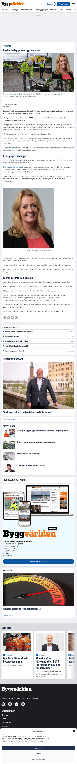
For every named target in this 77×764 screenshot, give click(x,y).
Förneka (38, 754)
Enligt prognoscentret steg (12, 167)
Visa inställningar (38, 759)
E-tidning (5, 719)
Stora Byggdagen (41, 10)
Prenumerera (6, 722)
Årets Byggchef (56, 10)
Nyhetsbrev (6, 715)
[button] (74, 731)
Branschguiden (26, 10)
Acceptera (38, 748)
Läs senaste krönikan (10, 419)
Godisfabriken (9, 148)
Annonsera (6, 726)
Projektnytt (14, 10)
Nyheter (5, 10)
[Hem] (13, 4)
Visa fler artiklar (8, 616)
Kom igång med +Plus (38, 562)
